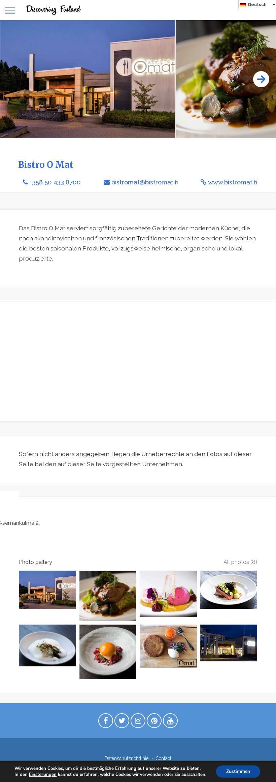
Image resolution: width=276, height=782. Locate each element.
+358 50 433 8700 (55, 182)
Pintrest (154, 722)
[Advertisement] (138, 360)
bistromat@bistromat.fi (144, 182)
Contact (163, 758)
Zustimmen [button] (238, 771)
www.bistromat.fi (232, 182)
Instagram (138, 722)
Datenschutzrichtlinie (126, 758)
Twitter (122, 722)
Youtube (170, 722)
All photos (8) (240, 562)
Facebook (105, 722)
